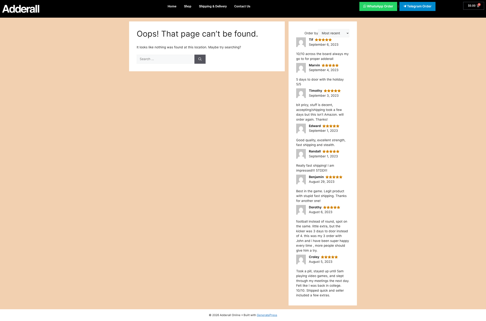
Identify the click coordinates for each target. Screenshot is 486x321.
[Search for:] (165, 59)
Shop (187, 6)
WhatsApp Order (379, 6)
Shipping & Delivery (213, 6)
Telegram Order (419, 6)
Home (172, 6)
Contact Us (242, 6)
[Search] (200, 59)
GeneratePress (267, 315)
